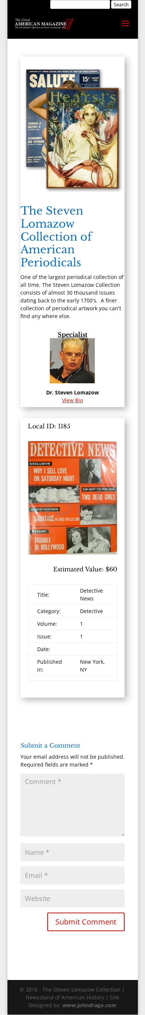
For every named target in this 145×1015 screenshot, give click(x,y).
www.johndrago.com (89, 1005)
